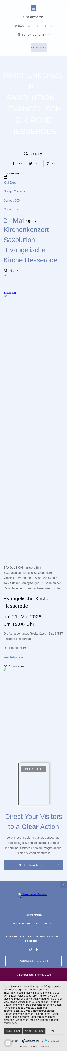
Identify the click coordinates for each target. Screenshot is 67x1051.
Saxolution (10, 292)
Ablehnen (13, 1030)
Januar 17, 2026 (37, 66)
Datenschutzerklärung (39, 1046)
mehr (54, 1030)
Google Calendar (15, 191)
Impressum (23, 1046)
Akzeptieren (34, 1030)
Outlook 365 (12, 200)
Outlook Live (12, 209)
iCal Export (11, 182)
